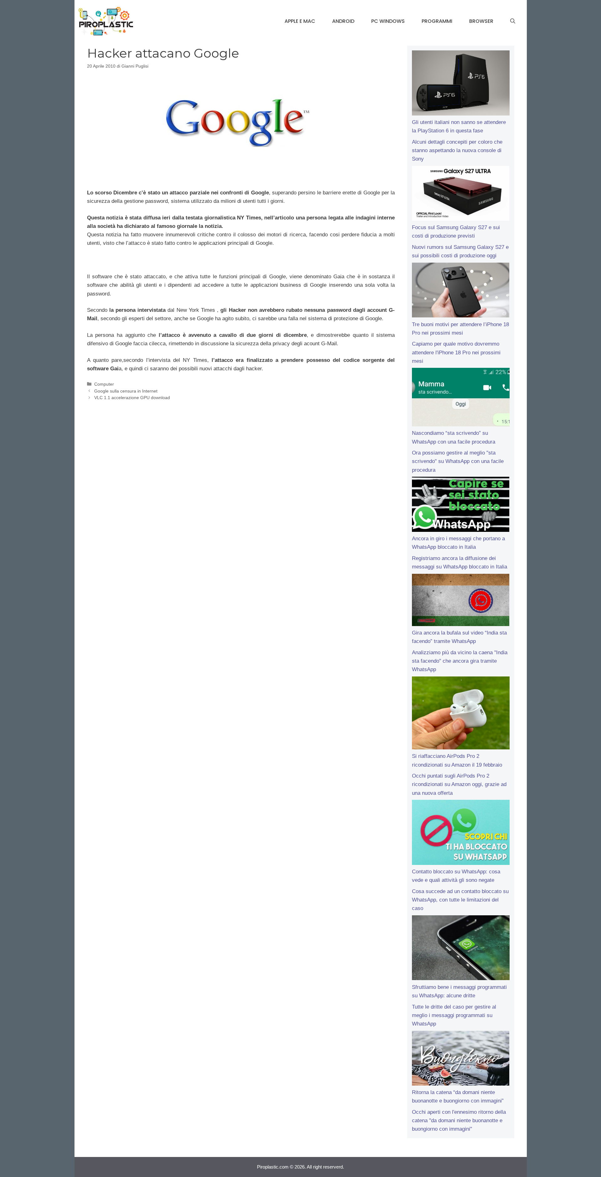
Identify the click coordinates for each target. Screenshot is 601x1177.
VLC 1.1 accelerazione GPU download (132, 397)
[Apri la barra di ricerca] (513, 21)
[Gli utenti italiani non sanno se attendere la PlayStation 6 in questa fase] (460, 84)
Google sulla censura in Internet (125, 390)
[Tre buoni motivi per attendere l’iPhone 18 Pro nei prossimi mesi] (460, 291)
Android (343, 21)
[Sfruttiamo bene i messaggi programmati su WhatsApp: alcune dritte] (460, 949)
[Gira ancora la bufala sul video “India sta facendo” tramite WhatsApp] (460, 601)
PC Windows (388, 21)
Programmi (437, 21)
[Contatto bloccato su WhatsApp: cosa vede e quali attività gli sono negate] (460, 833)
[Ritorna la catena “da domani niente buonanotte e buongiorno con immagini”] (460, 1059)
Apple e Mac (300, 21)
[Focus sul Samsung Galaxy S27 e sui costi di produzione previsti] (460, 195)
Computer (104, 384)
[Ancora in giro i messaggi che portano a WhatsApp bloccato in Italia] (460, 505)
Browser (481, 21)
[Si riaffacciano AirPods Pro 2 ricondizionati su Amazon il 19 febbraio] (460, 714)
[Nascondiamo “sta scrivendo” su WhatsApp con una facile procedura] (460, 398)
